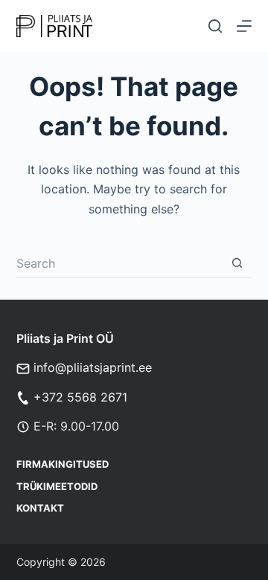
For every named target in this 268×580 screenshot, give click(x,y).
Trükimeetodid (57, 486)
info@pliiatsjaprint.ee (93, 367)
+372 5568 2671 (80, 397)
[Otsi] (215, 26)
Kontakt (40, 508)
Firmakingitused (62, 464)
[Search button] (237, 263)
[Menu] (244, 26)
